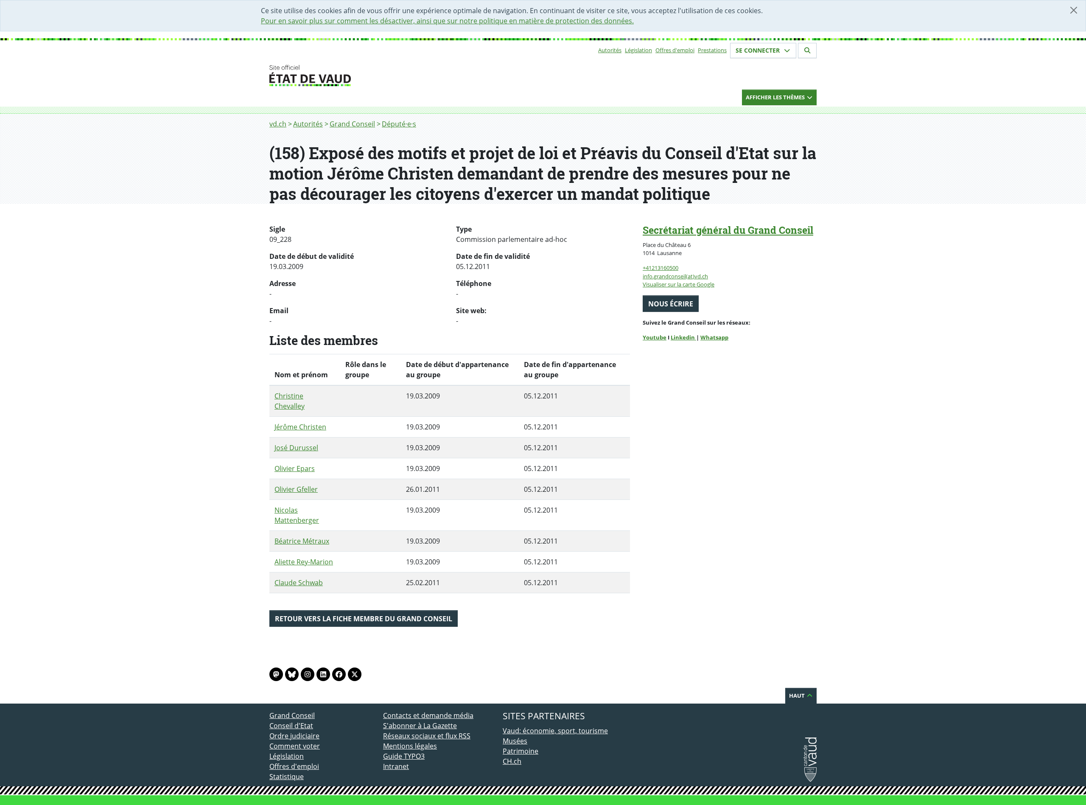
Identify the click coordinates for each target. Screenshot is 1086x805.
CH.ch (512, 761)
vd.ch (277, 124)
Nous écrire (670, 304)
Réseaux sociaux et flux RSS (426, 735)
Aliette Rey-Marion (303, 562)
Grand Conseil (352, 124)
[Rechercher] (807, 50)
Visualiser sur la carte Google (678, 284)
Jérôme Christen (300, 427)
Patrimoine (520, 751)
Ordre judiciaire (294, 735)
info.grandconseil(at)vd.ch (675, 276)
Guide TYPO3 (404, 756)
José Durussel (296, 447)
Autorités (609, 50)
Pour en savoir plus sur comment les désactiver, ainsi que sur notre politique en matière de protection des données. (447, 20)
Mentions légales (410, 746)
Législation (638, 50)
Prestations (712, 50)
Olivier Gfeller (296, 489)
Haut (797, 695)
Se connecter (758, 50)
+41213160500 (660, 268)
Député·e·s (399, 124)
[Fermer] (1074, 10)
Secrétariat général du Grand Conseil (728, 230)
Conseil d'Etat (291, 725)
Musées (515, 741)
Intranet (396, 766)
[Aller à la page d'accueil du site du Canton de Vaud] (379, 75)
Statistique (286, 776)
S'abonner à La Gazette (420, 725)
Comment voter (294, 746)
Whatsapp (714, 337)
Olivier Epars (294, 468)
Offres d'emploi (674, 50)
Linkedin (683, 337)
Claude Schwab (298, 582)
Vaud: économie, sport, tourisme (555, 730)
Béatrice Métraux (301, 541)
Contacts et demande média (428, 715)
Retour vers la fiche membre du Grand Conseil (363, 618)
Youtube (654, 337)
